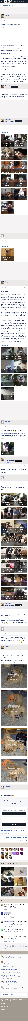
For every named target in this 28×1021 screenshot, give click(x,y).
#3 (26, 126)
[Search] (26, 1)
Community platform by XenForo (13, 999)
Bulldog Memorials (14, 931)
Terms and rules (4, 1006)
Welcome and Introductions (9, 990)
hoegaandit (6, 931)
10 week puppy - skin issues (10, 981)
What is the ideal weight (9, 975)
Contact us (3, 1003)
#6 (26, 426)
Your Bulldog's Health (8, 984)
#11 (26, 652)
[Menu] (1, 1)
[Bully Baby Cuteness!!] (7, 891)
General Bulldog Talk (14, 907)
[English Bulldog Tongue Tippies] (7, 876)
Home (2, 1015)
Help (2, 1012)
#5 (26, 287)
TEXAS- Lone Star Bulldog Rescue (15, 924)
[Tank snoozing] (20, 891)
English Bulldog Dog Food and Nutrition (11, 959)
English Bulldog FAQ (7, 978)
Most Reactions (6, 845)
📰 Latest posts (7, 953)
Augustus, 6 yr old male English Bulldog (13, 987)
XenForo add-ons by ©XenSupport (8, 1000)
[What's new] (23, 1)
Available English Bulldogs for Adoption (12, 972)
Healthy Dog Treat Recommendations (13, 956)
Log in (14, 824)
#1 (26, 20)
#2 (26, 91)
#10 (26, 633)
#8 (26, 482)
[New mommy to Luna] (20, 871)
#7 (26, 466)
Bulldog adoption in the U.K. (10, 969)
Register (15, 813)
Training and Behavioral (12, 916)
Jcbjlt (5, 916)
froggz (3, 12)
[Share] (24, 21)
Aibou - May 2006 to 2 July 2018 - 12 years (15, 930)
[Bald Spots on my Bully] (20, 881)
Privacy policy (4, 1009)
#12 (26, 792)
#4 (26, 240)
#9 (26, 610)
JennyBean (6, 939)
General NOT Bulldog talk (8, 966)
